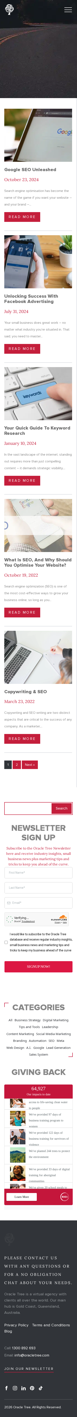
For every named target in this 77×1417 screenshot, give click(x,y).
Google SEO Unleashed (30, 170)
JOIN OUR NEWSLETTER (29, 1369)
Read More (22, 217)
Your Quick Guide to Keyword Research (37, 430)
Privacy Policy (16, 1325)
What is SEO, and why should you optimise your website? (38, 562)
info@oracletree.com (26, 1355)
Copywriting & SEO (25, 692)
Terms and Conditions (51, 1325)
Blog (8, 1331)
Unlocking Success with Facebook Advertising (31, 298)
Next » (30, 765)
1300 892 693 (20, 1348)
